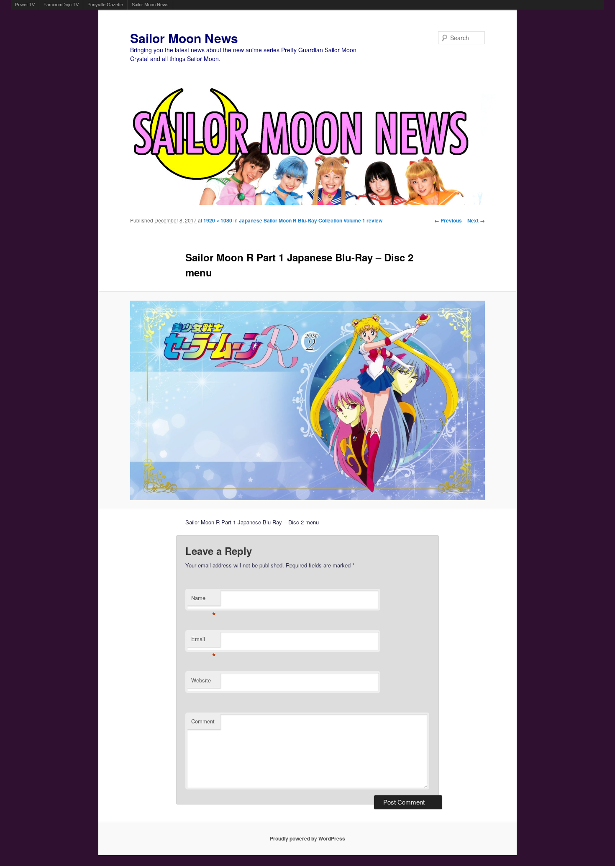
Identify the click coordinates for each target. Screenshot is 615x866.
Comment (203, 721)
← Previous (448, 220)
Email (203, 641)
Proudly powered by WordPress (307, 838)
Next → (476, 220)
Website (201, 680)
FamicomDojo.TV (61, 4)
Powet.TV (25, 4)
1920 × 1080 (217, 220)
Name (203, 600)
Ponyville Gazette (105, 4)
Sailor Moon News (150, 4)
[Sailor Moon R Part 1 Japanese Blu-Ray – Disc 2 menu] (308, 400)
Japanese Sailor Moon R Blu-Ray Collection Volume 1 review (310, 220)
